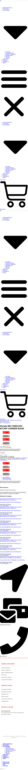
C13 (7, 459)
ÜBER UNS (5, 59)
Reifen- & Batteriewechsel (7, 672)
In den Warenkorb (4, 456)
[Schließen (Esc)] (4, 768)
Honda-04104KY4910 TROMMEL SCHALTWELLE (12, 560)
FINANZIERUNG (9, 53)
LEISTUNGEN (6, 746)
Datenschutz (6, 763)
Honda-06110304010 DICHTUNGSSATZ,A (10, 510)
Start (1, 422)
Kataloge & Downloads (6, 691)
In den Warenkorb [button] (4, 505)
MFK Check (4, 675)
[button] (14, 93)
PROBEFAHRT (9, 55)
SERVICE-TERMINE (10, 54)
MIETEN (7, 56)
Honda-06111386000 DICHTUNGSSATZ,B (10, 551)
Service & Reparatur (5, 670)
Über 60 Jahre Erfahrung (6, 699)
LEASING (7, 52)
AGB (4, 764)
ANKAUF (7, 58)
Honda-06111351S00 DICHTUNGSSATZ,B (10, 518)
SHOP (4, 62)
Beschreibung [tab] (6, 477)
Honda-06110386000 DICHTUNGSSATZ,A (10, 535)
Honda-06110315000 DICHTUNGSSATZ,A (10, 543)
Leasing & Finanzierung (6, 679)
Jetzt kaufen (11, 456)
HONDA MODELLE (7, 7)
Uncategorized (6, 422)
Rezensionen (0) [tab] (7, 479)
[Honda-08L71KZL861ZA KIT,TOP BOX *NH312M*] (6, 444)
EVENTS (5, 60)
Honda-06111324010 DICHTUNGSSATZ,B (10, 502)
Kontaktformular (4, 701)
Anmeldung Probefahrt (6, 689)
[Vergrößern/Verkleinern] (0, 768)
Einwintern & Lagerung (6, 677)
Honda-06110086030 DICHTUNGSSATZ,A (10, 527)
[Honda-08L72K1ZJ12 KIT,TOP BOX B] (6, 437)
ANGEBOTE (6, 61)
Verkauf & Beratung (5, 667)
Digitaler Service (5, 694)
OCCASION (6, 9)
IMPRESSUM (6, 762)
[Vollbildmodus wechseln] (1, 768)
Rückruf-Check (4, 696)
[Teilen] (3, 768)
